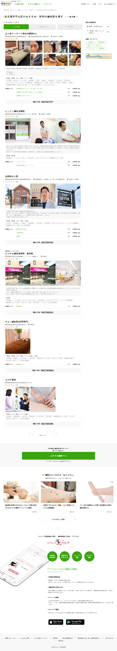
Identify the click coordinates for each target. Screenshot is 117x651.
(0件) (17, 38)
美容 (89, 45)
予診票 (94, 4)
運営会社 (60, 640)
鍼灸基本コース (20, 364)
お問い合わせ (109, 638)
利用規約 (55, 638)
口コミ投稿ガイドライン (41, 638)
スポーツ (98, 45)
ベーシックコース (21, 161)
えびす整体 (10, 380)
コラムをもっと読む (58, 519)
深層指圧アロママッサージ (23, 95)
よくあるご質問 (24, 638)
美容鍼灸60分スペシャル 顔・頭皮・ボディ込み (29, 88)
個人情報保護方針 (68, 638)
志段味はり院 (11, 176)
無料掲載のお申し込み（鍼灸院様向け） (89, 638)
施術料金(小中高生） (21, 229)
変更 (108, 26)
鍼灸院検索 (20, 4)
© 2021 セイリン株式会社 (58, 647)
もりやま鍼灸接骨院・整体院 (19, 253)
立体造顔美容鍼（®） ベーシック (25, 165)
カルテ (100, 4)
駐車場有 (101, 48)
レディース (91, 48)
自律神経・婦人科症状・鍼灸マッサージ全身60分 (29, 92)
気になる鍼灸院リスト (110, 4)
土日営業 (90, 42)
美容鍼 (18, 236)
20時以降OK (101, 42)
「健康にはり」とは (9, 638)
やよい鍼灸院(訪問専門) (16, 322)
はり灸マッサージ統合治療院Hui (21, 33)
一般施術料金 (19, 232)
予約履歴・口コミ (85, 4)
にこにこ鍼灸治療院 (15, 111)
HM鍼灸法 (19, 306)
